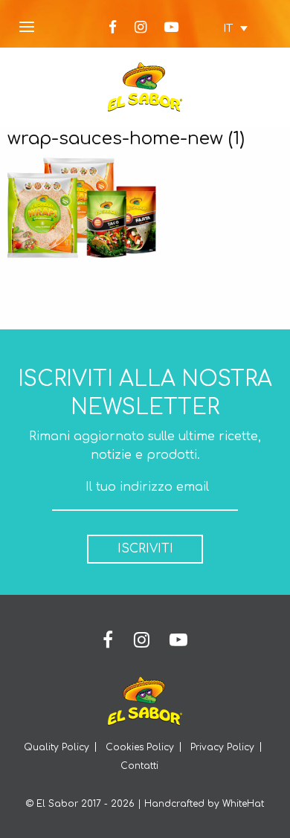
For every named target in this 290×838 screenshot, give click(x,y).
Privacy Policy (222, 747)
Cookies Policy (140, 747)
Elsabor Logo (145, 87)
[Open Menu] (27, 28)
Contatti (139, 766)
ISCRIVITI (145, 548)
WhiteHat (243, 804)
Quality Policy (56, 747)
